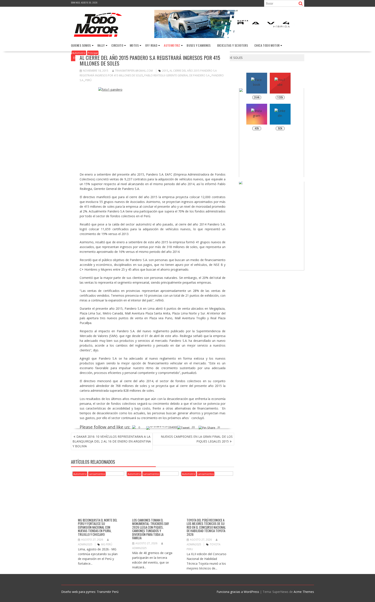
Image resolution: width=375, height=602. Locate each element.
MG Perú (106, 544)
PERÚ (88, 80)
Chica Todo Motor (267, 45)
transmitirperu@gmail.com (134, 70)
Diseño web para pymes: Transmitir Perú (89, 592)
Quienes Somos (81, 45)
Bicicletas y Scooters (232, 45)
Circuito (117, 45)
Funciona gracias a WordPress (238, 592)
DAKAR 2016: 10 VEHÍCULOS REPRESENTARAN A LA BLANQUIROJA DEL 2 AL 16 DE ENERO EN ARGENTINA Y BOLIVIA (111, 441)
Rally (101, 45)
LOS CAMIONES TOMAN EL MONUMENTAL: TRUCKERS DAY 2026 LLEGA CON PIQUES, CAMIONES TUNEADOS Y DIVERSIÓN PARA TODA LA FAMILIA (150, 529)
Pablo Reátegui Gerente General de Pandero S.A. (177, 75)
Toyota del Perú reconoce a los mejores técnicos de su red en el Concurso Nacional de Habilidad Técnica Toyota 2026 (206, 527)
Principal (93, 52)
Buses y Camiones (199, 45)
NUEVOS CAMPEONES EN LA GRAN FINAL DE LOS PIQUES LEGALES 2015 (197, 438)
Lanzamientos (97, 473)
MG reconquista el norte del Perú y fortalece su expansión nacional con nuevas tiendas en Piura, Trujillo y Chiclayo (97, 527)
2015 (165, 70)
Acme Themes (304, 592)
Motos (134, 45)
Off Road (151, 45)
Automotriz (172, 45)
